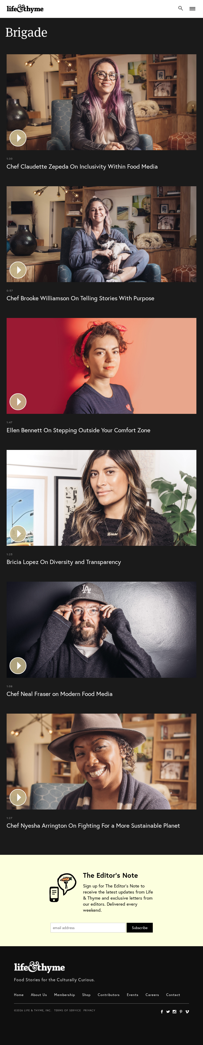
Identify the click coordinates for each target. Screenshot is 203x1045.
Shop (86, 995)
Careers (152, 995)
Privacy (89, 1010)
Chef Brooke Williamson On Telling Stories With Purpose (80, 298)
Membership (64, 995)
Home (19, 995)
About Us (39, 995)
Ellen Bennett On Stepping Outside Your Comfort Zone (78, 430)
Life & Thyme (39, 967)
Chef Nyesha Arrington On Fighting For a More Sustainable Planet (93, 825)
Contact (173, 995)
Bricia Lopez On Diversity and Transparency (64, 562)
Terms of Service (67, 1010)
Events (133, 995)
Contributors (109, 995)
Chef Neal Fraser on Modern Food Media (60, 694)
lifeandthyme (25, 14)
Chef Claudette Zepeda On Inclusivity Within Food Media (82, 166)
